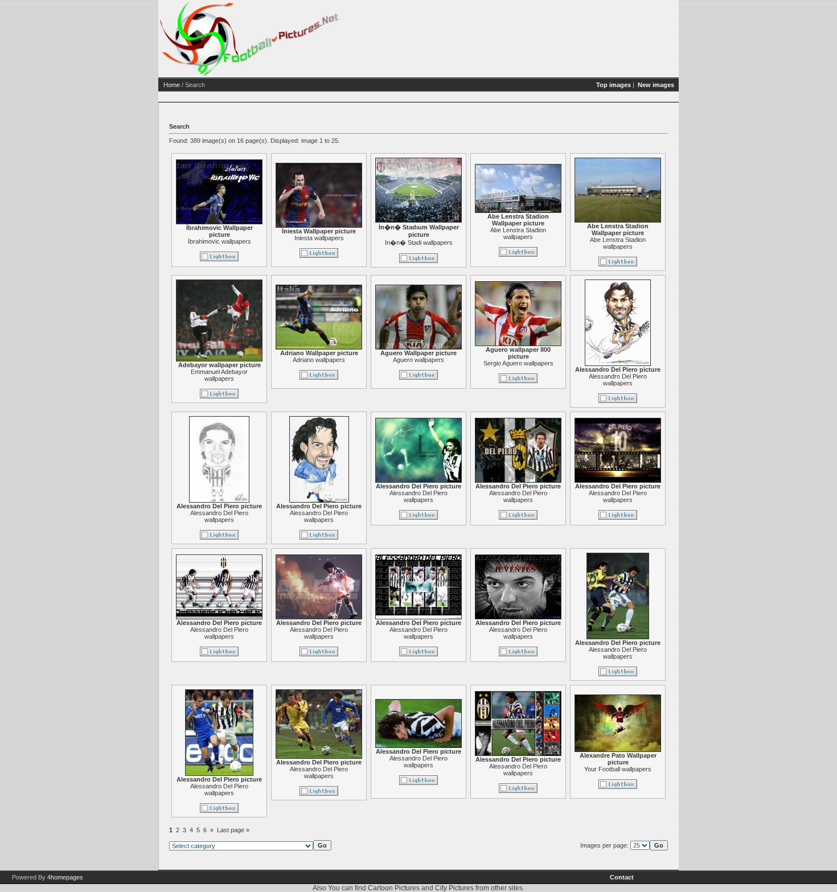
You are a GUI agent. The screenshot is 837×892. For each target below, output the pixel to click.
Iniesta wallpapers (319, 238)
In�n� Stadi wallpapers (419, 242)
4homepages (65, 877)
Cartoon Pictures (394, 888)
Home (171, 84)
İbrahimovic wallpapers (219, 241)
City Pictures (454, 888)
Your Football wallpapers (617, 769)
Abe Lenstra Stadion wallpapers (518, 233)
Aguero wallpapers (418, 359)
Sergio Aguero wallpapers (518, 363)
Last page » (233, 830)
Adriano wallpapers (319, 359)
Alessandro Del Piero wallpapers (618, 380)
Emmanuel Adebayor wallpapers (219, 375)
